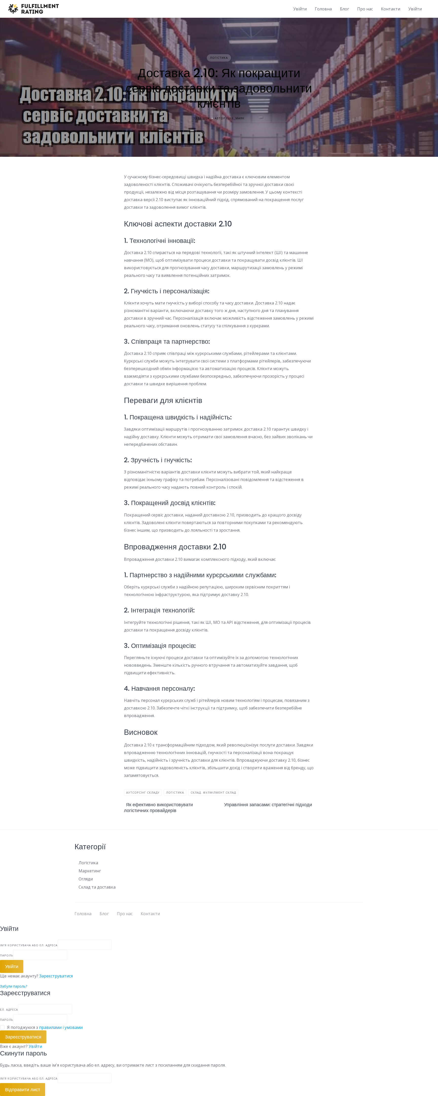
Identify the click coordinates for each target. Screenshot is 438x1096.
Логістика (219, 58)
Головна (323, 9)
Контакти (390, 9)
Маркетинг (90, 871)
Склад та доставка (97, 887)
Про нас (365, 9)
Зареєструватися (56, 976)
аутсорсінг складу (142, 792)
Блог (344, 9)
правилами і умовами (61, 1027)
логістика (175, 792)
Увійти (35, 1046)
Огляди (86, 879)
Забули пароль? (13, 986)
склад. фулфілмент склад (213, 792)
